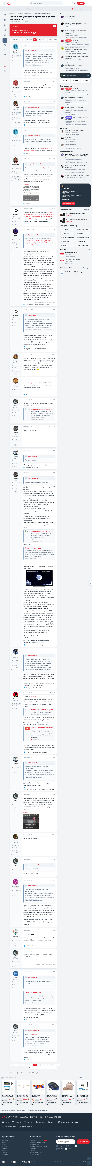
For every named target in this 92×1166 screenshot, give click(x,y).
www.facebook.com (19, 120)
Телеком (68, 20)
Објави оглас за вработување (38, 1146)
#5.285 (53, 379)
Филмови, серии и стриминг (74, 148)
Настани (4, 1152)
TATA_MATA (14, 21)
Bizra (15, 406)
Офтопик (63, 128)
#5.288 (53, 450)
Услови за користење (36, 1152)
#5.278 (53, 102)
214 (43, 39)
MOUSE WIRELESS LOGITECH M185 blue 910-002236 (52, 1097)
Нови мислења (78, 9)
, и (32, 467)
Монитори (81, 241)
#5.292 (53, 757)
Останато (72, 172)
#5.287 (53, 426)
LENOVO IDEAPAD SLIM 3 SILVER (77, 175)
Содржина (5, 1140)
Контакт (32, 1150)
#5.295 (53, 859)
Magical (15, 214)
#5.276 (53, 45)
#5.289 (53, 472)
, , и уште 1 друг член (34, 348)
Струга (12, 123)
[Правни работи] (5, 71)
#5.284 (53, 355)
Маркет (86, 209)
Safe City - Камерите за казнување (76, 23)
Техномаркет (30, 383)
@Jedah (33, 697)
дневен (79, 1146)
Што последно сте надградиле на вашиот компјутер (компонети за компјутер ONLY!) (75, 31)
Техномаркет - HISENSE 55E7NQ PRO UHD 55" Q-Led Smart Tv (53, 531)
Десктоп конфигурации (76, 162)
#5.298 (53, 951)
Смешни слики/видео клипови (74, 130)
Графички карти (83, 229)
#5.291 (53, 693)
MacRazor (16, 87)
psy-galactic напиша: (33, 164)
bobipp (15, 361)
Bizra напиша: (31, 977)
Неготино (12, 854)
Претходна (15, 39)
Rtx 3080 (72, 40)
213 (39, 39)
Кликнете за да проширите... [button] (34, 65)
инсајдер (61, 1146)
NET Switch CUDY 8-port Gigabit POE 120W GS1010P (8, 1097)
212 (35, 39)
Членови (30, 9)
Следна (55, 39)
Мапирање (5, 1154)
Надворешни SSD (68, 237)
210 (27, 39)
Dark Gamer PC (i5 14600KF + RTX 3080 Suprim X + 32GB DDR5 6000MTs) (77, 155)
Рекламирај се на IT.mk (38, 1140)
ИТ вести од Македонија (73, 27)
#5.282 (53, 229)
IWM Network (86, 1162)
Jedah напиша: (32, 456)
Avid (15, 235)
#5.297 (53, 930)
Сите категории (83, 245)
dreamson (16, 385)
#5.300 (53, 1024)
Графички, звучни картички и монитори (77, 44)
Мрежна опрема (83, 237)
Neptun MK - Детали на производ (43, 710)
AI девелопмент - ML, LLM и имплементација (78, 70)
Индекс (4, 1150)
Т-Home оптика (70, 16)
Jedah (16, 432)
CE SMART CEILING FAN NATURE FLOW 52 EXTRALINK (23, 1097)
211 (31, 39)
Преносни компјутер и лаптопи (79, 180)
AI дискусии (69, 62)
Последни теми (66, 86)
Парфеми (68, 137)
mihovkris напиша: (32, 864)
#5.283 (53, 309)
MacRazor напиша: (33, 107)
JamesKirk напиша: (33, 135)
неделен (60, 1148)
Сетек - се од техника (33, 548)
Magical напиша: (32, 235)
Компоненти (66, 241)
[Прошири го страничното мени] (4, 3)
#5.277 (53, 81)
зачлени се (83, 1142)
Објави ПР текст (34, 1144)
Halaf (15, 977)
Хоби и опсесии (70, 141)
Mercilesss (15, 886)
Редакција (33, 1148)
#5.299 (53, 971)
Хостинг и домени (71, 114)
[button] (14, 9)
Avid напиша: (31, 315)
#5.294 (53, 835)
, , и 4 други (37, 304)
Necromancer (16, 656)
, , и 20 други (35, 645)
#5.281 (53, 208)
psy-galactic (16, 51)
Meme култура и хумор (72, 134)
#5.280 (53, 158)
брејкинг (70, 1146)
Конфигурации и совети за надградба (76, 37)
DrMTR (16, 456)
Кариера (86, 268)
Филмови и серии (70, 144)
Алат (64, 245)
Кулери (80, 233)
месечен (70, 1148)
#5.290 (53, 650)
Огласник (20, 9)
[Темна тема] (74, 3)
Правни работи (34, 1154)
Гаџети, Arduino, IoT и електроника (76, 53)
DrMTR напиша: (32, 478)
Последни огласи (66, 152)
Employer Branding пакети (37, 1142)
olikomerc (16, 699)
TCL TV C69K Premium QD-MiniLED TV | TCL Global (49, 727)
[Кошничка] (88, 3)
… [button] (24, 39)
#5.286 (53, 399)
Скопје (12, 248)
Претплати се (67, 203)
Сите (87, 249)
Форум (10, 9)
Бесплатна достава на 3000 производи (78, 1078)
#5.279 (53, 130)
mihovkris (16, 841)
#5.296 (53, 880)
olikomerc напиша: (32, 1030)
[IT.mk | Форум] (9, 3)
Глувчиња (66, 233)
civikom (15, 936)
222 (50, 39)
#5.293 (53, 794)
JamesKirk (15, 108)
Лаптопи (65, 229)
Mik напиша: (31, 50)
